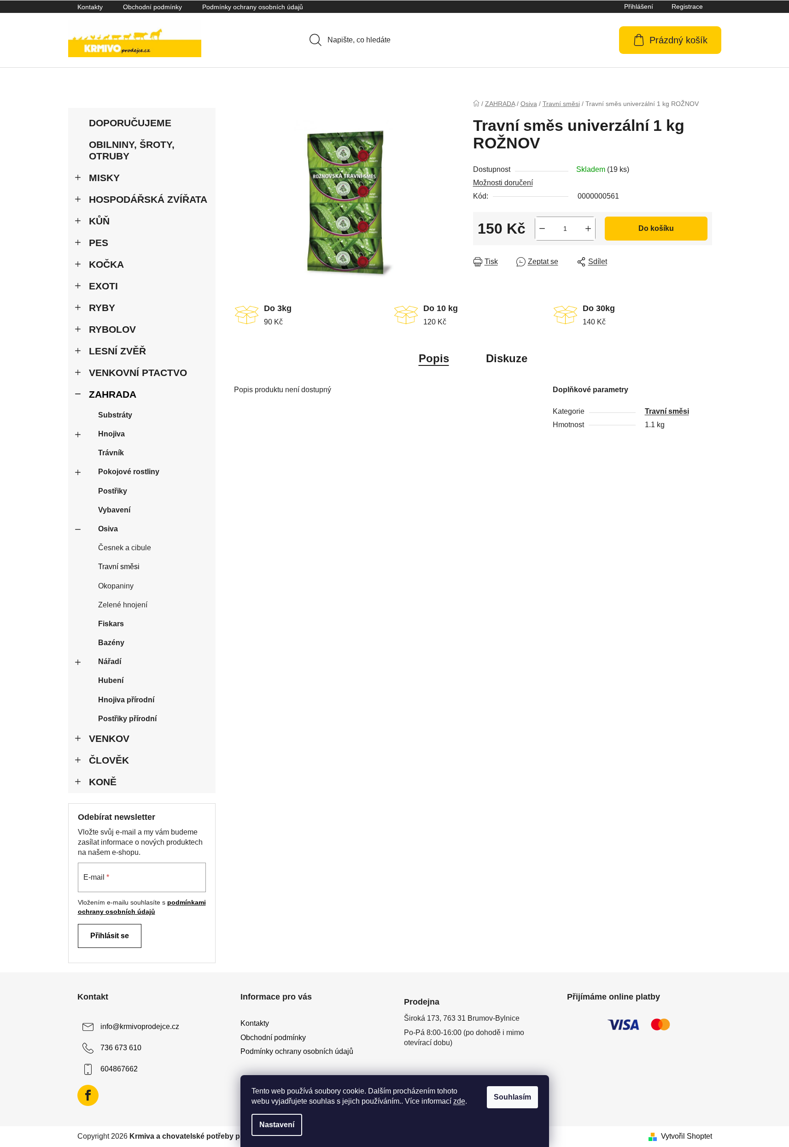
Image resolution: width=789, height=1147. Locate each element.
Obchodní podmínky (152, 7)
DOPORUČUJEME (130, 123)
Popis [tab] (434, 358)
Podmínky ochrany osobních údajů (252, 7)
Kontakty (90, 7)
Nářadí (109, 661)
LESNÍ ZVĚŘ (117, 351)
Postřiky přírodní (127, 719)
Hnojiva (111, 434)
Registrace (687, 6)
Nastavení (276, 1125)
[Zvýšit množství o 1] (588, 228)
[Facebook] (88, 1095)
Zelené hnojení (122, 605)
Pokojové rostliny (128, 472)
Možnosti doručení (503, 183)
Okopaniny (116, 586)
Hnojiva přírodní (126, 700)
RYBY (102, 307)
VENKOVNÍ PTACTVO (138, 372)
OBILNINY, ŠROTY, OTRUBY (132, 150)
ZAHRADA (112, 394)
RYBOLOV (112, 329)
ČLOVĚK (109, 760)
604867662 (119, 1069)
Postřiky (112, 491)
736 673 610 (120, 1048)
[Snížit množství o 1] (542, 228)
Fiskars (111, 624)
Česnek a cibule (124, 548)
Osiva (108, 529)
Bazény (111, 643)
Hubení (110, 680)
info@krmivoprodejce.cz (139, 1027)
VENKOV (109, 738)
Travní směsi (119, 567)
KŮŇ (99, 221)
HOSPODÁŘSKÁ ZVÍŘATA (148, 199)
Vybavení (114, 510)
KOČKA (106, 264)
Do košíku (656, 228)
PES (98, 242)
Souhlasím (512, 1097)
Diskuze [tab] (506, 358)
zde (459, 1101)
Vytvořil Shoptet (686, 1136)
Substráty (115, 415)
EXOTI (103, 286)
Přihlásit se (109, 936)
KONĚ (103, 781)
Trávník (111, 453)
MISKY (104, 177)
